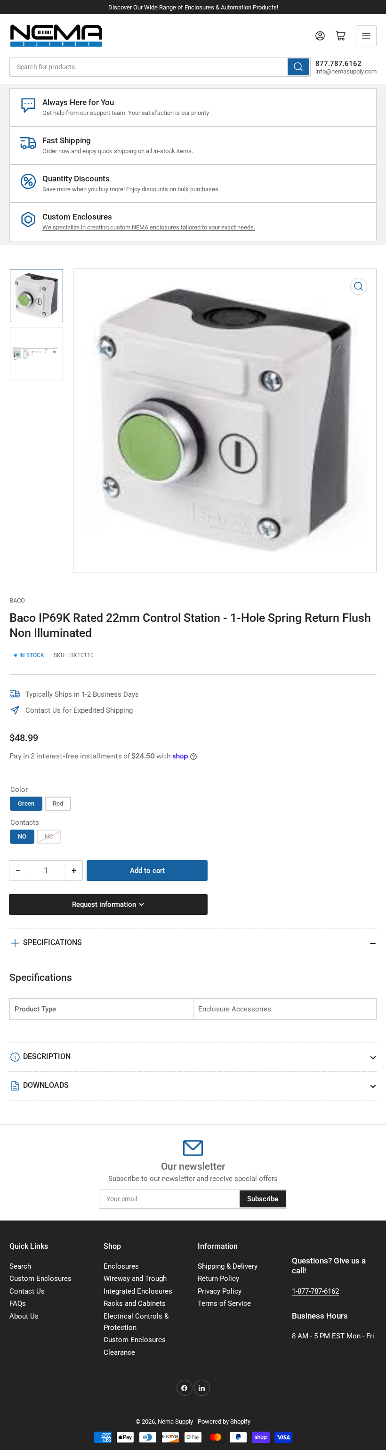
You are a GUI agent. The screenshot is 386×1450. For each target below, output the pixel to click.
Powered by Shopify (224, 1421)
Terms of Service (224, 1303)
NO (22, 836)
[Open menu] (366, 35)
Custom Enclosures (40, 1278)
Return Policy (218, 1278)
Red (58, 803)
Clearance (119, 1352)
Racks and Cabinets (135, 1303)
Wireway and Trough (135, 1278)
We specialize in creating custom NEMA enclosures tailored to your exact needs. (148, 227)
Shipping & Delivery (227, 1266)
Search (20, 1266)
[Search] (298, 67)
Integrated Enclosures (138, 1291)
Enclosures (121, 1266)
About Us (24, 1316)
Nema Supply (175, 1421)
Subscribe (262, 1199)
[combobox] (160, 67)
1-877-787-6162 (315, 1291)
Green (26, 803)
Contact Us (27, 1291)
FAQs (17, 1303)
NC (49, 836)
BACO (17, 600)
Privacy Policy (219, 1291)
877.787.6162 (338, 63)
